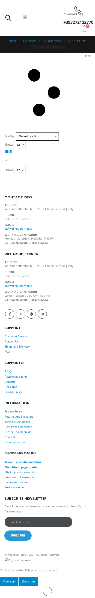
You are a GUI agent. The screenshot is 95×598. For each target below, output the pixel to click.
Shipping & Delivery (17, 346)
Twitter (20, 314)
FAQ (7, 351)
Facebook (9, 314)
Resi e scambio (14, 487)
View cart (9, 581)
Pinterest (31, 314)
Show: (9, 144)
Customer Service (16, 336)
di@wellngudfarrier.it (18, 228)
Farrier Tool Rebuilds (18, 432)
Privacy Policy (13, 392)
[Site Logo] (43, 18)
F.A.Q (8, 371)
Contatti (10, 381)
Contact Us (12, 341)
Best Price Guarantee (18, 426)
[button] (8, 18)
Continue (28, 581)
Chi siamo (11, 386)
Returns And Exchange (19, 416)
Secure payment (15, 442)
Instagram (42, 314)
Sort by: (10, 136)
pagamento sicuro (16, 482)
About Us (10, 437)
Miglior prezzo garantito (20, 472)
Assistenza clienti (16, 376)
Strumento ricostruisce (19, 477)
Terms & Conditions (17, 421)
